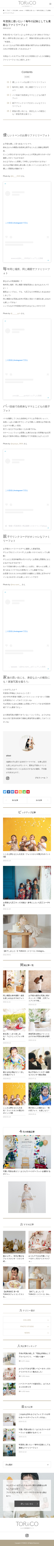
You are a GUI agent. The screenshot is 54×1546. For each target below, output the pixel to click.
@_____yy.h (15, 313)
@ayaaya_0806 (17, 444)
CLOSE (27, 77)
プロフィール (40, 778)
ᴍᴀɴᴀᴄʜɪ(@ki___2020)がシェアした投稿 (27, 258)
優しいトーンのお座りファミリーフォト (29, 82)
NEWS (27, 1333)
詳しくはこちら (27, 1504)
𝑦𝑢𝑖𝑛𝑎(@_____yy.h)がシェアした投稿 (27, 396)
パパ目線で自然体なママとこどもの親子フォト (29, 96)
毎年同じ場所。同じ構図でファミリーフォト (29, 88)
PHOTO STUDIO (27, 1326)
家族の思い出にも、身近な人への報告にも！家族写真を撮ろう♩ (29, 112)
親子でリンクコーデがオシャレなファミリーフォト (29, 104)
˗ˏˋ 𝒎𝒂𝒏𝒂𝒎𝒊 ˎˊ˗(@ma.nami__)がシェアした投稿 (27, 667)
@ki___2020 (16, 176)
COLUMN (27, 1320)
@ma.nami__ (16, 584)
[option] (27, 1155)
